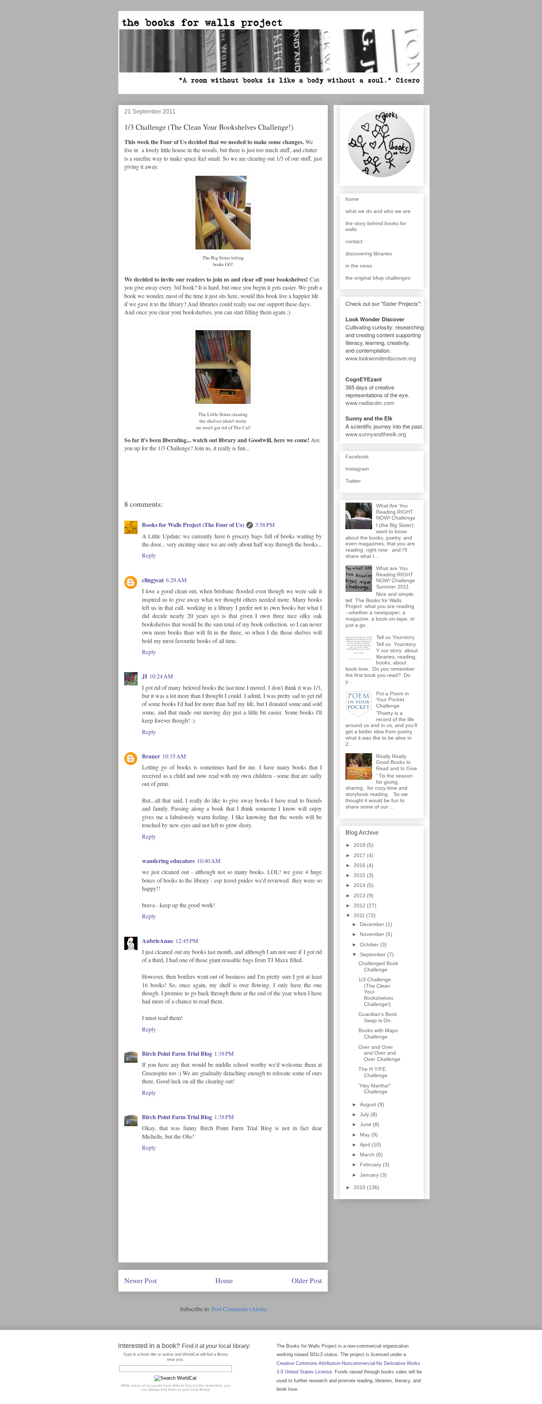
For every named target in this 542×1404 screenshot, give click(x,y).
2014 (360, 885)
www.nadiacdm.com (370, 402)
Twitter (353, 481)
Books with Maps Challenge (378, 1033)
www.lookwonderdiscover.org (380, 358)
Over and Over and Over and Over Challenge (379, 1053)
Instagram (357, 469)
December (373, 924)
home (352, 199)
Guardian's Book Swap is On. (377, 1017)
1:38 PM (224, 1053)
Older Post (307, 1280)
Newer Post (140, 1280)
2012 (360, 905)
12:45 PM (187, 940)
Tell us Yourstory (395, 637)
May (365, 1135)
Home (224, 1280)
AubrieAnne (157, 940)
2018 (360, 845)
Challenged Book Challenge (378, 966)
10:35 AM (174, 756)
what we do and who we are (378, 211)
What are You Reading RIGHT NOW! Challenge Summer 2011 (395, 577)
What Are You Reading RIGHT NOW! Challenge (395, 512)
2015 (360, 875)
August (369, 1104)
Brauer (151, 756)
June (366, 1124)
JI (144, 676)
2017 (360, 855)
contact (353, 241)
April (366, 1145)
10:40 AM (208, 861)
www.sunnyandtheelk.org (375, 434)
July (365, 1114)
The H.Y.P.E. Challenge (373, 1072)
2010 (360, 1187)
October (370, 944)
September (373, 954)
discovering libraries (368, 253)
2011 (360, 915)
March (368, 1154)
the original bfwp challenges (377, 278)
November (373, 934)
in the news (358, 266)
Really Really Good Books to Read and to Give (396, 762)
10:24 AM (161, 676)
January (370, 1175)
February (371, 1164)
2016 (360, 865)
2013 (360, 895)
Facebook (357, 457)
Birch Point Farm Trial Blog (177, 1053)
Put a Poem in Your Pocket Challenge (392, 700)
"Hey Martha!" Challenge (374, 1089)
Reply (149, 555)
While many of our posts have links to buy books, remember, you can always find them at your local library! (175, 1387)
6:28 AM (176, 580)
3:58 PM (265, 524)
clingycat (153, 580)
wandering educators (168, 860)
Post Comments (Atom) (239, 1309)
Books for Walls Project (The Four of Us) (193, 524)
